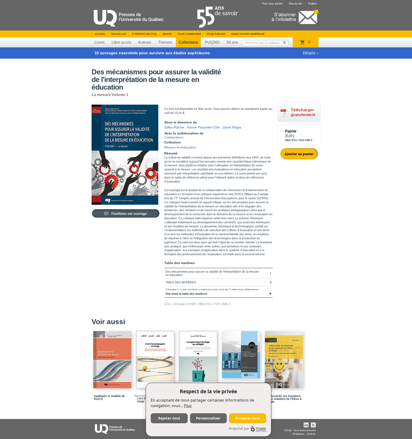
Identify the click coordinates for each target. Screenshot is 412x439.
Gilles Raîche (174, 127)
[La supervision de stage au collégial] (198, 357)
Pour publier (216, 34)
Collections (188, 42)
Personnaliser (208, 418)
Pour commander (189, 34)
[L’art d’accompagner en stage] (155, 357)
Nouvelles (118, 34)
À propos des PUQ (144, 34)
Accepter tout (247, 418)
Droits (167, 34)
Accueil (100, 34)
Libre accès (121, 42)
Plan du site (295, 3)
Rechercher (285, 43)
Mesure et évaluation (180, 147)
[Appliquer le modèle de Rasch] (113, 357)
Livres (99, 42)
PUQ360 (212, 42)
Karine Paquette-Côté (203, 127)
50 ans (232, 42)
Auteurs (144, 42)
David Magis (232, 127)
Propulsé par (239, 428)
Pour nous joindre (272, 3)
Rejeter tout (169, 418)
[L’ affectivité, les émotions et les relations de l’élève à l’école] (284, 357)
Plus (188, 405)
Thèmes (165, 42)
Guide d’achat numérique (248, 34)
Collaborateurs (174, 137)
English (312, 3)
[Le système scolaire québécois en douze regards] (241, 352)
